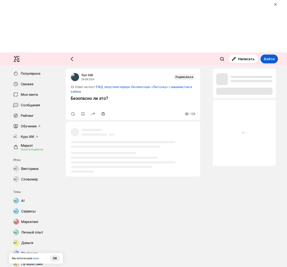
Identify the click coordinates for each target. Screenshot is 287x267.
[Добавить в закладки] (83, 114)
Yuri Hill (87, 75)
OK (55, 258)
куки (36, 258)
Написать (246, 59)
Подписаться (184, 77)
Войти (269, 59)
